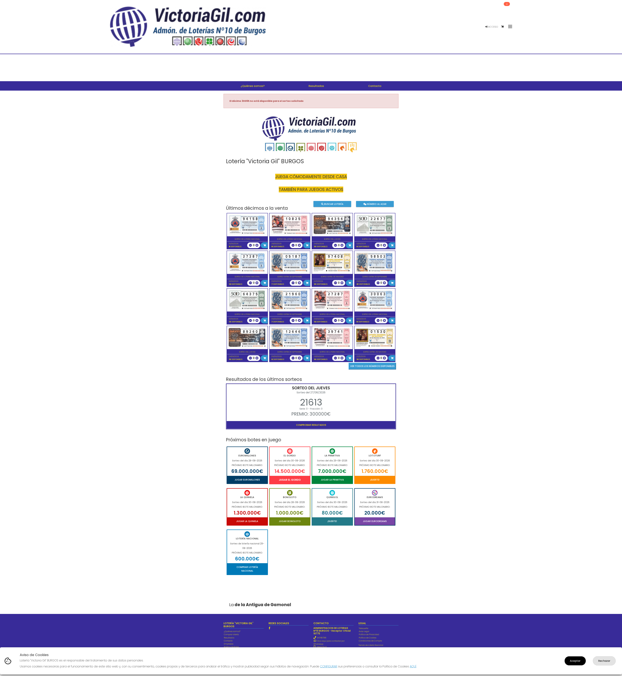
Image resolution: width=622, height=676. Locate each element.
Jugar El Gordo (290, 480)
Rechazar (604, 661)
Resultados (229, 637)
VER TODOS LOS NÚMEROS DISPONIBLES (372, 366)
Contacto (228, 640)
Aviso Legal (364, 631)
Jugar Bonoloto (290, 521)
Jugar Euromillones (247, 479)
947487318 (321, 637)
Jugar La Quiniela (247, 521)
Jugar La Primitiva (332, 479)
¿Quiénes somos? (232, 631)
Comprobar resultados (311, 425)
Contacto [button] (374, 86)
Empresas (228, 643)
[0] (504, 27)
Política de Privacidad (369, 634)
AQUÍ (413, 666)
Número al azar (376, 204)
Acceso (493, 26)
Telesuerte (363, 628)
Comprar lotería (231, 634)
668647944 (321, 647)
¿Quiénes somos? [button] (253, 86)
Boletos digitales (231, 647)
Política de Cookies (367, 637)
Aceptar (575, 661)
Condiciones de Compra (370, 640)
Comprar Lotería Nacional (247, 568)
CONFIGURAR (328, 666)
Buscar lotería (333, 204)
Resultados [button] (316, 86)
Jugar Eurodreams (375, 521)
